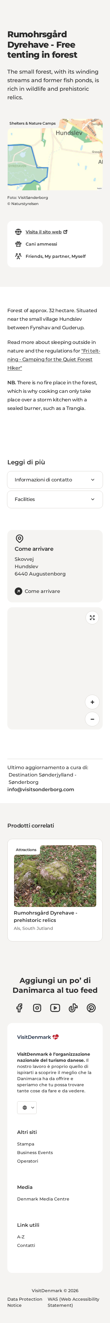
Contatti (26, 1245)
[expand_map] (92, 617)
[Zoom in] (92, 702)
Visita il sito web (44, 232)
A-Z (20, 1237)
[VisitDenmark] (38, 1037)
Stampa (25, 1144)
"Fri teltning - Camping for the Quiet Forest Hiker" (53, 359)
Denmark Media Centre (43, 1199)
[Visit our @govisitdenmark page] (73, 1008)
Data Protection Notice (24, 1302)
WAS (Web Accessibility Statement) (73, 1302)
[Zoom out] (92, 719)
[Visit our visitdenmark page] (55, 1008)
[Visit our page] (37, 1008)
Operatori (27, 1161)
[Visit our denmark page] (19, 1008)
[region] (55, 668)
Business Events (35, 1152)
